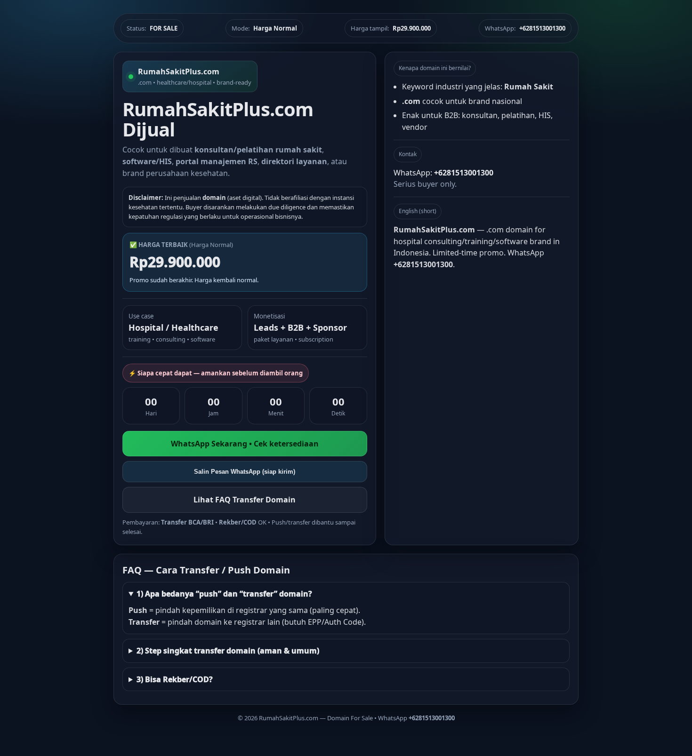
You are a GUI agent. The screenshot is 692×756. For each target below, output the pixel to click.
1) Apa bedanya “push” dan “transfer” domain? (224, 594)
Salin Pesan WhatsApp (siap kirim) (244, 471)
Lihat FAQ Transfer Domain (244, 499)
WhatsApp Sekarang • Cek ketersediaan (245, 443)
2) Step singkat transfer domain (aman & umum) (228, 650)
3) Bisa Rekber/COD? (175, 679)
